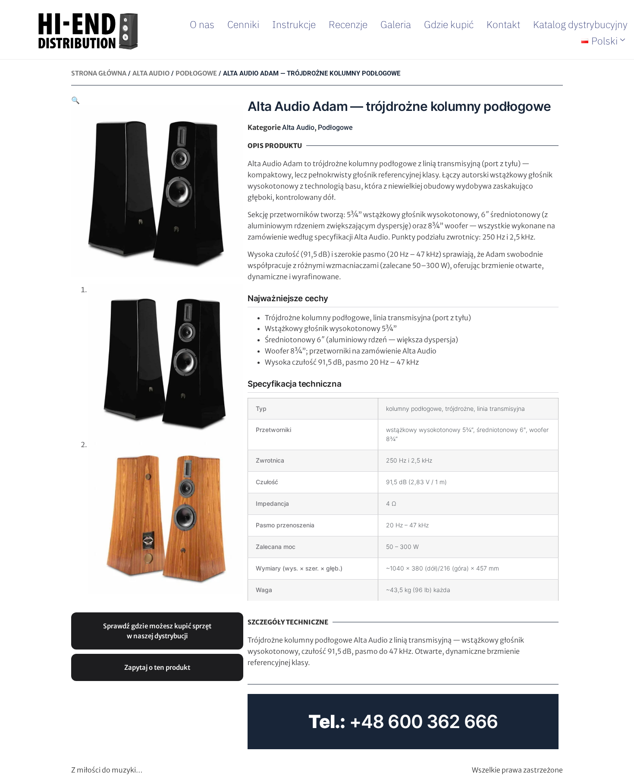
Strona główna (98, 73)
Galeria (395, 24)
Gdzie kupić (449, 24)
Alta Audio (150, 73)
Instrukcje (294, 24)
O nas (202, 24)
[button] (75, 100)
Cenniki (243, 24)
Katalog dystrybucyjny (580, 24)
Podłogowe (196, 73)
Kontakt (503, 24)
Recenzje (348, 24)
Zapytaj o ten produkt (157, 667)
